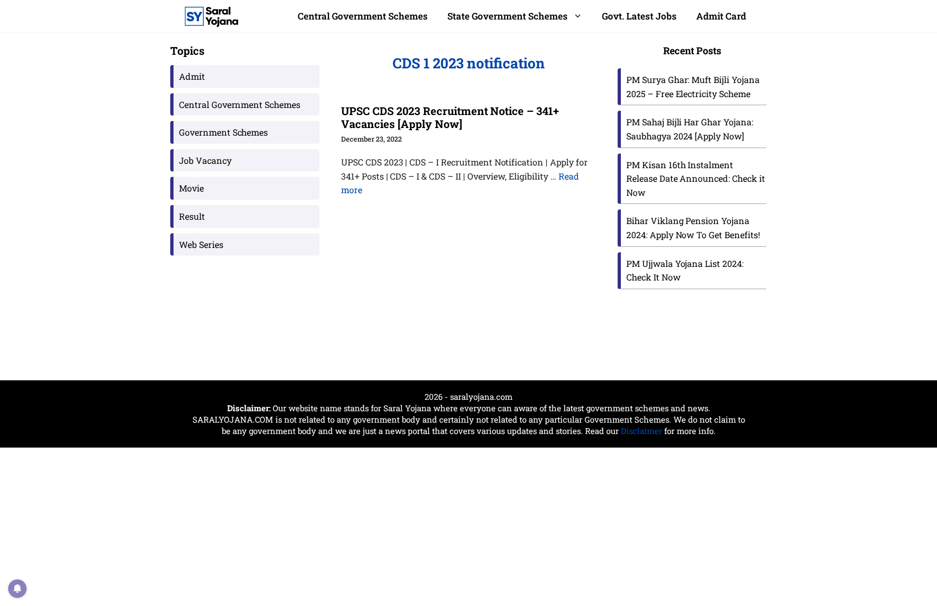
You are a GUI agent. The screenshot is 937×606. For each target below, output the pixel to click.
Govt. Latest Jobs (639, 16)
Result (192, 216)
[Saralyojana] (211, 16)
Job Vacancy (205, 160)
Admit (192, 76)
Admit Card (721, 16)
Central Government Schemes (363, 16)
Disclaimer (641, 430)
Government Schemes (223, 132)
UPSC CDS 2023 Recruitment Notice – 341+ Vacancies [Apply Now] (450, 117)
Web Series (201, 244)
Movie (191, 188)
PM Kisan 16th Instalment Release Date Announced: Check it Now (695, 178)
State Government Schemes (507, 16)
